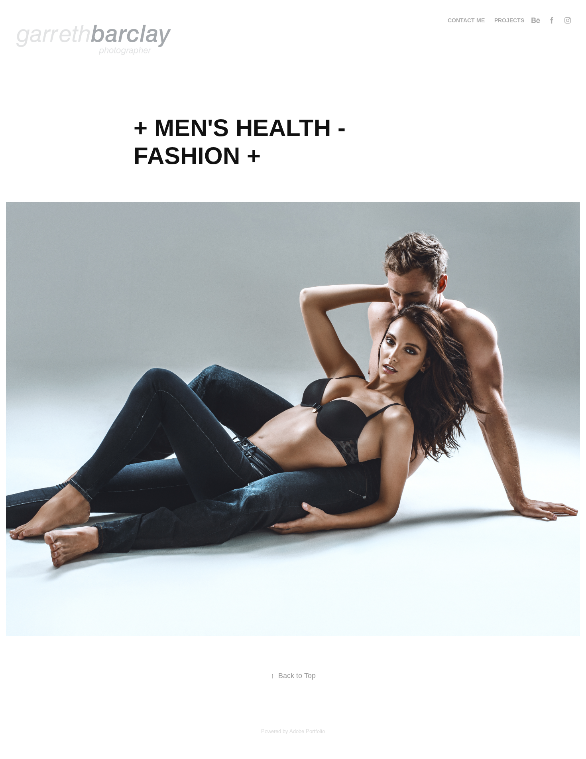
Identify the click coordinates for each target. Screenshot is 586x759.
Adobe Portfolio (307, 731)
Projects (509, 20)
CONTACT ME (466, 20)
